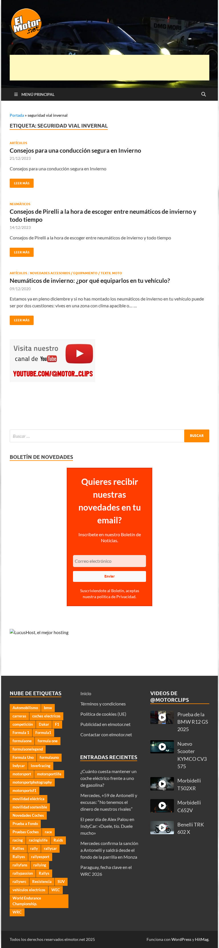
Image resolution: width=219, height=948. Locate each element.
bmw (48, 707)
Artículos (18, 143)
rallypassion (23, 873)
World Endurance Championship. (27, 901)
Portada (17, 115)
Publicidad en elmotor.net (105, 724)
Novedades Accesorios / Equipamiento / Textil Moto (76, 273)
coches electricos (46, 716)
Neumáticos (20, 204)
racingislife (38, 840)
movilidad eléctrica (28, 798)
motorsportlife (49, 774)
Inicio (85, 693)
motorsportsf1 (24, 790)
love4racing (40, 765)
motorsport (22, 774)
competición (23, 724)
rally (34, 848)
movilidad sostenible (30, 807)
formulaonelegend (28, 749)
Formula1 (43, 732)
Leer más (19, 182)
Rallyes (19, 856)
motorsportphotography (32, 782)
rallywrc (19, 881)
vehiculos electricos (29, 890)
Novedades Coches (28, 815)
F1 (57, 724)
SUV (61, 881)
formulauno (49, 757)
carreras (19, 716)
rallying (39, 865)
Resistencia (42, 881)
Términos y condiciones (103, 703)
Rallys (44, 873)
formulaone (22, 741)
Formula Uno (23, 757)
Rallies (18, 848)
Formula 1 (21, 732)
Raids (58, 840)
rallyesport (40, 856)
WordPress (181, 939)
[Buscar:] (109, 435)
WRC (17, 912)
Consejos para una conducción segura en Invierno (75, 150)
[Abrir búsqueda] (203, 94)
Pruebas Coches (26, 832)
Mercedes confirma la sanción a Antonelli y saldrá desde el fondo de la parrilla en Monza (109, 850)
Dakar (44, 724)
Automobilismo (25, 707)
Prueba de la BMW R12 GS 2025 (192, 722)
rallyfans (20, 865)
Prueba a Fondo (25, 823)
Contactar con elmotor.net (106, 734)
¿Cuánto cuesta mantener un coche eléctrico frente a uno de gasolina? (108, 778)
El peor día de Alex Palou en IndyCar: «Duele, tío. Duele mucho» (107, 826)
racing (18, 840)
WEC (55, 890)
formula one (48, 741)
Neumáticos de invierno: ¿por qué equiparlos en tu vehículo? (90, 280)
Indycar (19, 765)
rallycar (50, 848)
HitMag (201, 939)
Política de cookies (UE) (103, 714)
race (48, 832)
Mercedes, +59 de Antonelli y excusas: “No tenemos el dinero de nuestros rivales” (108, 802)
